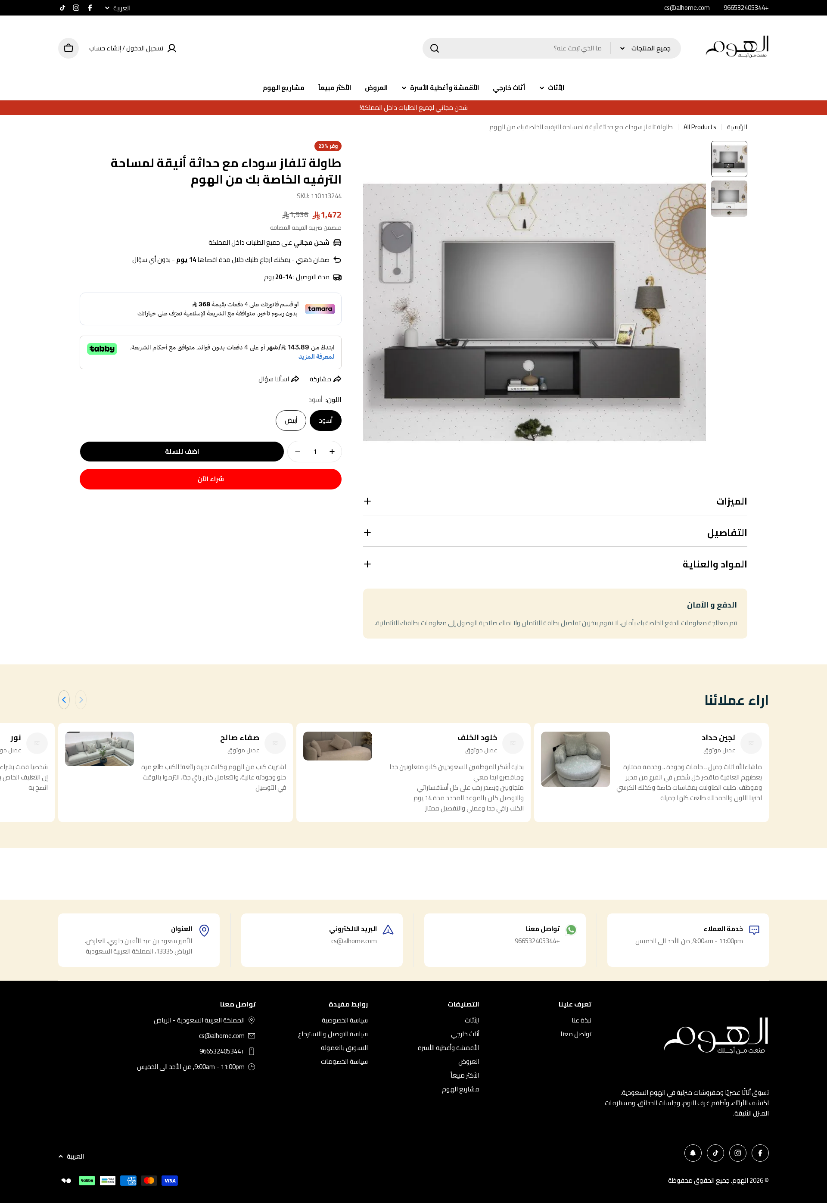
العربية (122, 8)
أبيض (291, 420)
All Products (700, 127)
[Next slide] (64, 699)
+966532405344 (222, 1051)
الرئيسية (737, 127)
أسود (326, 420)
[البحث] (434, 48)
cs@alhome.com (222, 1036)
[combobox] (552, 48)
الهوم (740, 1180)
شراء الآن (211, 479)
